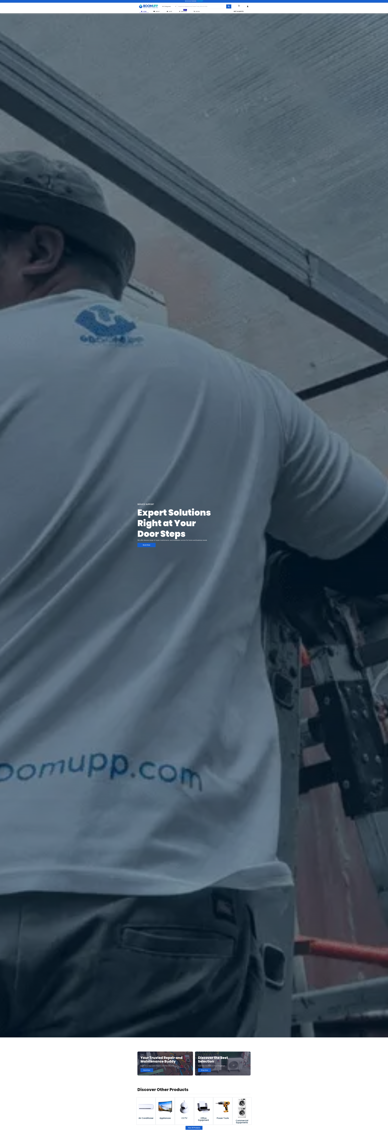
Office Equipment (203, 1119)
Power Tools (223, 1118)
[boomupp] (148, 6)
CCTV (184, 1118)
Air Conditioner (146, 1118)
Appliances (165, 1118)
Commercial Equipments (242, 1121)
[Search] (228, 6)
